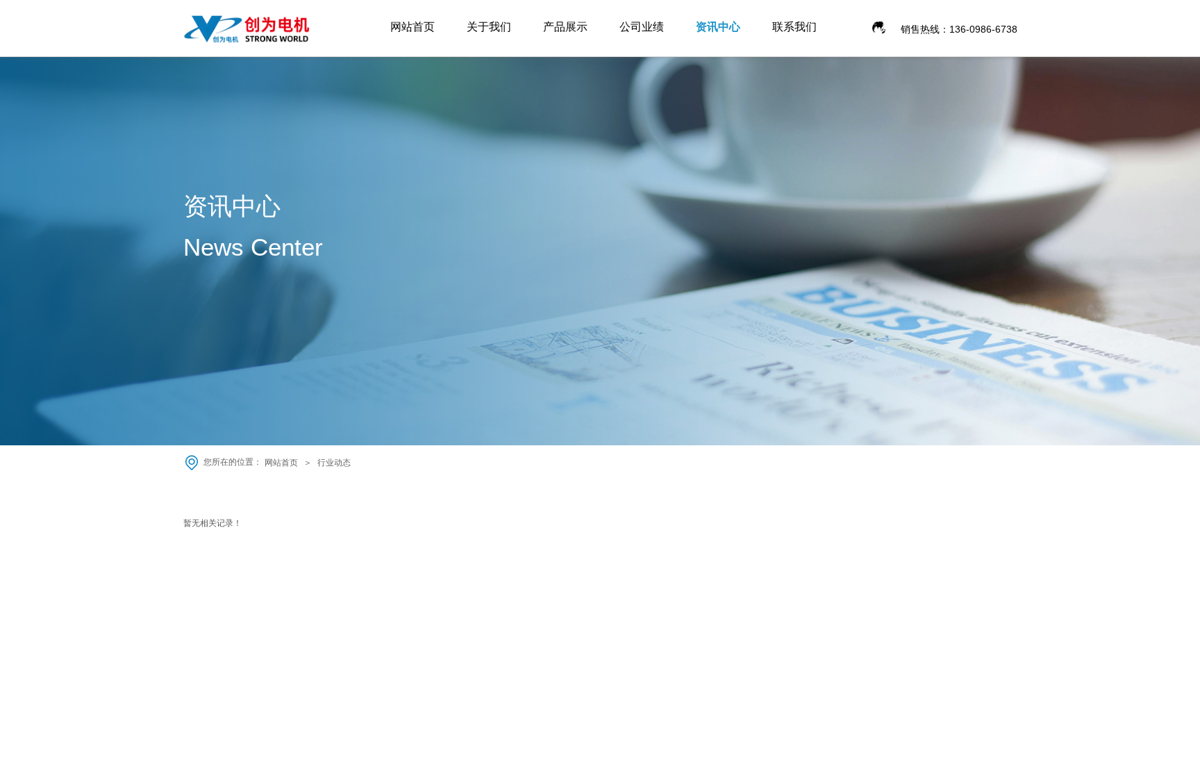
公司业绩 (641, 27)
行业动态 (334, 463)
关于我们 (489, 27)
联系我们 (794, 27)
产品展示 (565, 27)
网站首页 (412, 27)
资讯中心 (718, 27)
